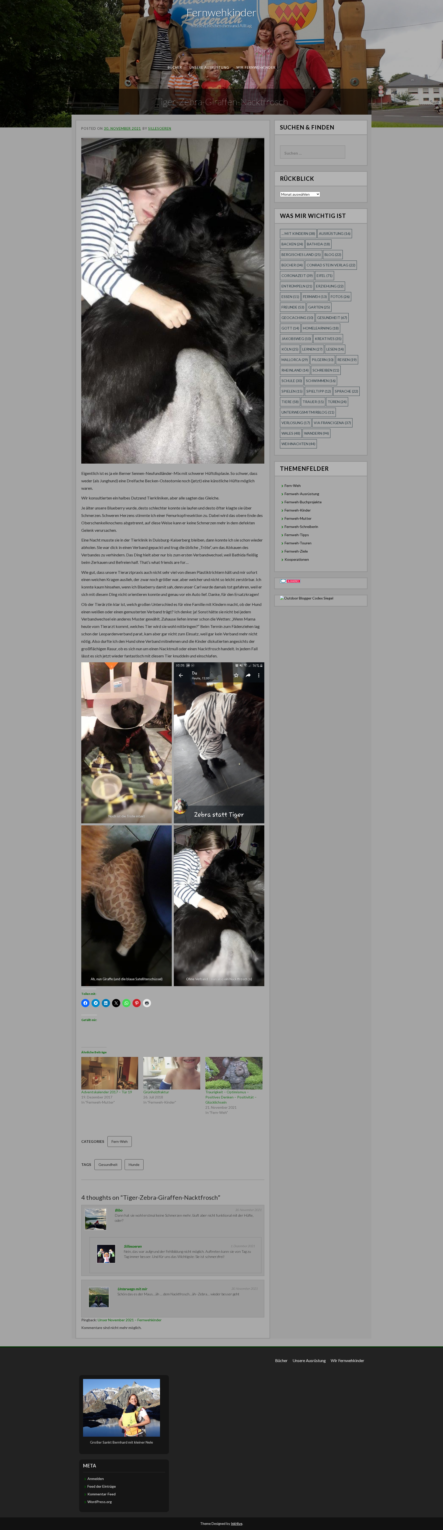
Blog (333, 254)
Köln (289, 349)
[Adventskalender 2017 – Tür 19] (109, 1073)
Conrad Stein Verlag (331, 265)
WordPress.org (99, 1501)
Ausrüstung (334, 233)
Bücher (175, 67)
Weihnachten (298, 444)
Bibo (118, 1210)
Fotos (340, 296)
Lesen (335, 349)
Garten (319, 307)
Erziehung (330, 286)
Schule (291, 380)
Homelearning (321, 328)
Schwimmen (321, 380)
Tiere (290, 401)
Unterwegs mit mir (132, 1289)
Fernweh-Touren (298, 543)
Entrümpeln (296, 286)
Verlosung (295, 423)
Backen (292, 244)
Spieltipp (318, 391)
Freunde (292, 307)
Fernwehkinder (221, 12)
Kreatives (328, 338)
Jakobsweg (296, 338)
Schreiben (326, 370)
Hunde (134, 1164)
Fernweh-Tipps (297, 535)
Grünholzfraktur (156, 1092)
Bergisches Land (301, 254)
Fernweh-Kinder (298, 510)
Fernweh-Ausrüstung (302, 494)
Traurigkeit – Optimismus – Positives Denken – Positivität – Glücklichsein (231, 1097)
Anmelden (95, 1478)
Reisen (347, 359)
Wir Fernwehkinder (256, 67)
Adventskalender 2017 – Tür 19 (106, 1092)
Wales (290, 433)
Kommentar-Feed (101, 1494)
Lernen (312, 349)
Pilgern (323, 359)
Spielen (292, 391)
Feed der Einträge (101, 1486)
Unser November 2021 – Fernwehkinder (130, 1320)
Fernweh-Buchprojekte (303, 502)
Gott (290, 328)
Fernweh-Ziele (296, 551)
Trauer (313, 401)
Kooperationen (297, 559)
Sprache (346, 391)
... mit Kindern (298, 233)
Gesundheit (108, 1164)
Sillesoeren (159, 128)
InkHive (236, 1524)
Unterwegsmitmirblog (307, 412)
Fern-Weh (120, 1141)
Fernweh (315, 296)
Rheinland (295, 370)
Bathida (318, 244)
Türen (337, 401)
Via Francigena (332, 423)
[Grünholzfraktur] (171, 1073)
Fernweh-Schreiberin (301, 526)
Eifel (325, 275)
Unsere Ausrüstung (209, 67)
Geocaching (297, 317)
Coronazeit (297, 275)
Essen (290, 296)
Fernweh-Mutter (298, 518)
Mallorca (294, 359)
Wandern (316, 433)
